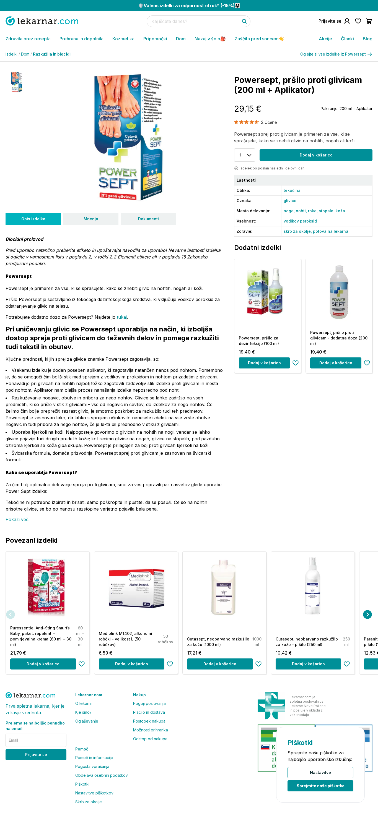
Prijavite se (36, 754)
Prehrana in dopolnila (81, 38)
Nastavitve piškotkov (94, 793)
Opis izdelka (33, 218)
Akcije (325, 38)
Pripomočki (155, 38)
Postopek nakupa (149, 721)
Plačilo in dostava (149, 712)
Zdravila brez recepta (28, 38)
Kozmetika (123, 38)
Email (13, 740)
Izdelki (13, 54)
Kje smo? (83, 712)
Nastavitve (320, 772)
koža (340, 210)
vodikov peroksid (300, 221)
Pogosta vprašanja (92, 766)
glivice (290, 200)
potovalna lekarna (330, 231)
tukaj (122, 317)
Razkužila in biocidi (52, 54)
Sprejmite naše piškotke (321, 785)
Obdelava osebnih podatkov (101, 775)
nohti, (302, 210)
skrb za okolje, (298, 231)
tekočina (292, 190)
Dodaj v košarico (316, 155)
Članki (347, 38)
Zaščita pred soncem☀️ (259, 38)
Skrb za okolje (88, 801)
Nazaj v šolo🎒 (210, 38)
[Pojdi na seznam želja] (358, 21)
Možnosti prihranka (150, 730)
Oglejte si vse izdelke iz (333, 54)
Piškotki (82, 784)
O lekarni (83, 703)
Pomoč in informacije (94, 757)
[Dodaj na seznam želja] (295, 363)
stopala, (327, 210)
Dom (181, 38)
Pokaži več (17, 519)
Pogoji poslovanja (149, 703)
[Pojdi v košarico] (369, 21)
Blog (367, 38)
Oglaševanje (86, 721)
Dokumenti (148, 218)
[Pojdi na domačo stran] (42, 20)
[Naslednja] (367, 614)
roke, (313, 210)
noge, (290, 210)
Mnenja (91, 218)
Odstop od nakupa (150, 738)
